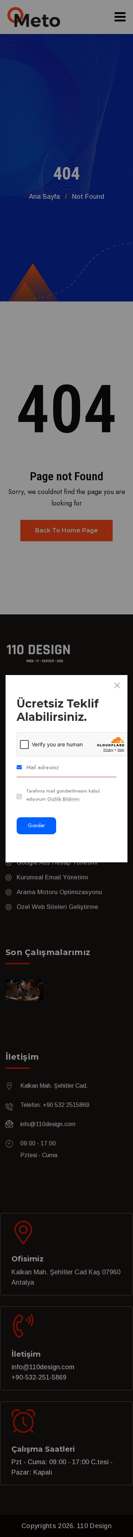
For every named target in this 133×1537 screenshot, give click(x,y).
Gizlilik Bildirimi (63, 798)
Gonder (36, 825)
